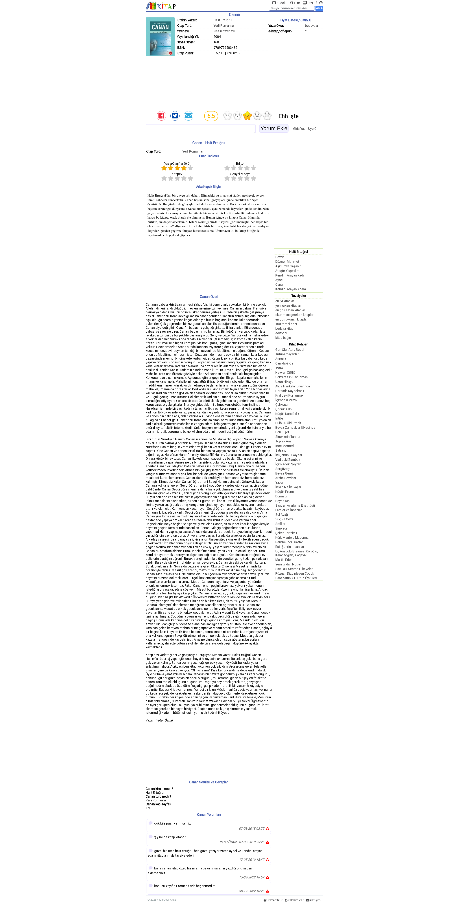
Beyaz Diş (282, 501)
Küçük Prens (284, 492)
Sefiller (280, 524)
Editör (240, 163)
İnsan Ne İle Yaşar (288, 487)
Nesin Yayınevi (224, 31)
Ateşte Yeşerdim (287, 271)
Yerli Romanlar (223, 26)
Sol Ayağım (283, 514)
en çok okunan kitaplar (291, 319)
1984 (279, 368)
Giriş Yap (299, 129)
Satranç (281, 450)
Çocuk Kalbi (283, 409)
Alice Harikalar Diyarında (292, 386)
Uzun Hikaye (284, 382)
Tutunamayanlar (287, 354)
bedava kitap (284, 328)
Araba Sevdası (285, 478)
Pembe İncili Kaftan (289, 542)
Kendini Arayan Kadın (290, 275)
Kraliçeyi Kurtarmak (289, 395)
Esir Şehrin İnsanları (289, 547)
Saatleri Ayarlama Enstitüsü (295, 505)
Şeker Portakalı (286, 533)
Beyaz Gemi (284, 473)
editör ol (281, 333)
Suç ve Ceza (284, 519)
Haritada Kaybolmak (289, 391)
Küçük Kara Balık (287, 414)
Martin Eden (284, 560)
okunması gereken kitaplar (294, 315)
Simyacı (281, 528)
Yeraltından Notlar (288, 564)
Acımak (280, 359)
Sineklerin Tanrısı (287, 437)
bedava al (312, 26)
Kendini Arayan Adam (290, 289)
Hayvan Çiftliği (285, 372)
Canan (280, 284)
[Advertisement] (234, 81)
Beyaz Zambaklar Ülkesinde (295, 427)
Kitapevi (177, 174)
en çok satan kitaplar (290, 310)
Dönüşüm (282, 496)
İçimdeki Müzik (286, 400)
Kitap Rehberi (298, 344)
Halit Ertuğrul (222, 20)
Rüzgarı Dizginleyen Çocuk (294, 573)
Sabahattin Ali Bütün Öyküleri (296, 578)
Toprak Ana (283, 441)
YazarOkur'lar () (177, 163)
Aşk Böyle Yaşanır (288, 266)
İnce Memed (284, 446)
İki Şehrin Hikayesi (288, 455)
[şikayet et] (267, 828)
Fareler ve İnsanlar (288, 510)
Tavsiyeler (298, 296)
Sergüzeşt (282, 469)
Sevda (279, 257)
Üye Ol (312, 129)
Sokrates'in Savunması (292, 377)
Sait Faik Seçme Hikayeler (294, 569)
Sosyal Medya (240, 174)
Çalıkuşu (281, 404)
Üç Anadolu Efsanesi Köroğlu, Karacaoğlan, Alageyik (296, 553)
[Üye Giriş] (320, 3)
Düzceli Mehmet (287, 261)
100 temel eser (286, 324)
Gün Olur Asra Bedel (289, 349)
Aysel (279, 280)
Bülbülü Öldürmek (288, 423)
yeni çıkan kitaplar (288, 305)
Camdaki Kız (284, 363)
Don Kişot (282, 432)
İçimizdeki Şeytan (288, 464)
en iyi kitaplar (284, 301)
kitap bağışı (283, 338)
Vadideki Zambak (287, 459)
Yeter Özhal (228, 842)
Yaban (279, 482)
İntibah (280, 418)
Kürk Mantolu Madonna (292, 537)
